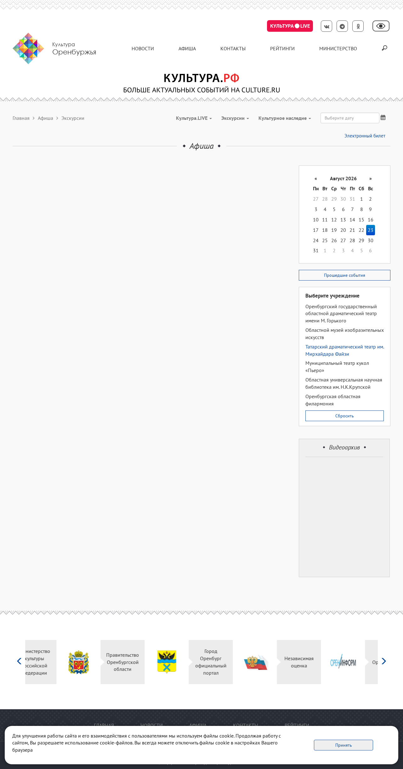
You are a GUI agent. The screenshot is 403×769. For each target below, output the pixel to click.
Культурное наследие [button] (283, 118)
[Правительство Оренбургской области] (47, 662)
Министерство (338, 48)
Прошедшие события (344, 275)
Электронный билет (364, 135)
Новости (143, 48)
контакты (233, 48)
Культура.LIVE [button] (192, 118)
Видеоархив (344, 447)
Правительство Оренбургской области (92, 662)
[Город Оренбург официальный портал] (135, 662)
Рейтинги (282, 48)
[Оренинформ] (312, 662)
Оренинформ (356, 662)
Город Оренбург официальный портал (180, 662)
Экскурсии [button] (233, 118)
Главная (21, 118)
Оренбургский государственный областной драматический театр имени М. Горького (341, 313)
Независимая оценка (268, 662)
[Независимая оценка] (224, 662)
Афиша (187, 48)
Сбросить (344, 416)
